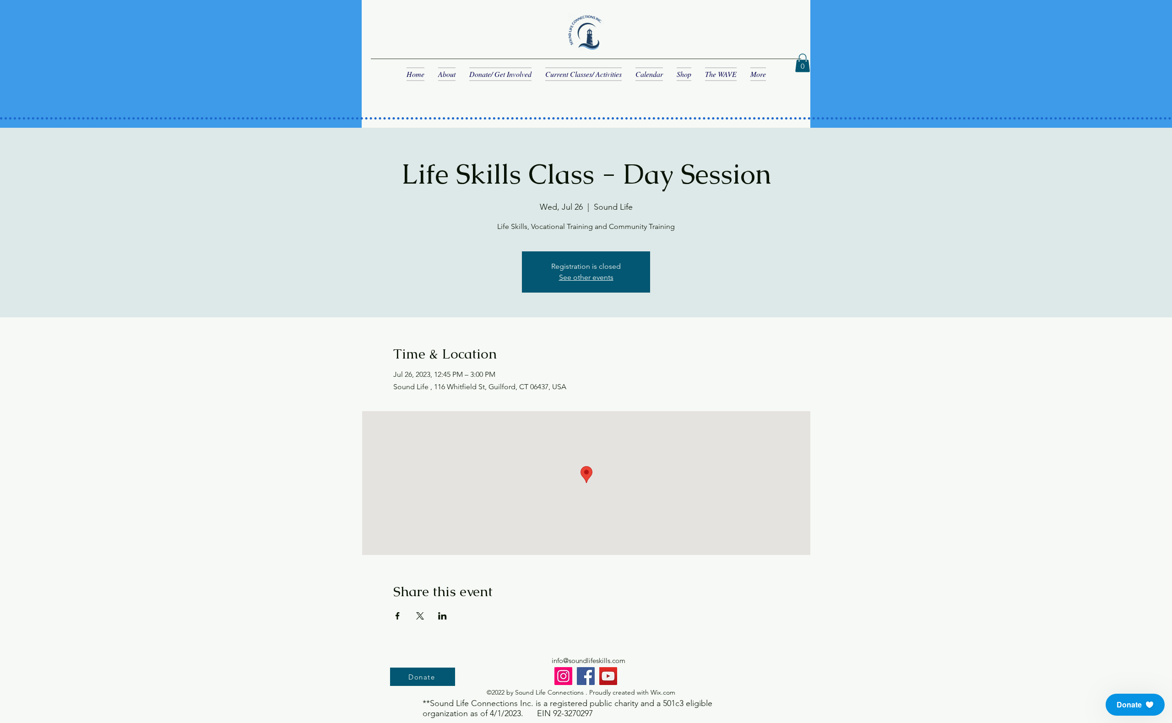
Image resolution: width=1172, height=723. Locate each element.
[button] (802, 63)
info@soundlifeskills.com (588, 660)
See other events (586, 277)
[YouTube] (608, 676)
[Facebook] (586, 676)
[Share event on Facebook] (397, 616)
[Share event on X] (420, 616)
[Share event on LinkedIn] (442, 616)
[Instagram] (563, 676)
